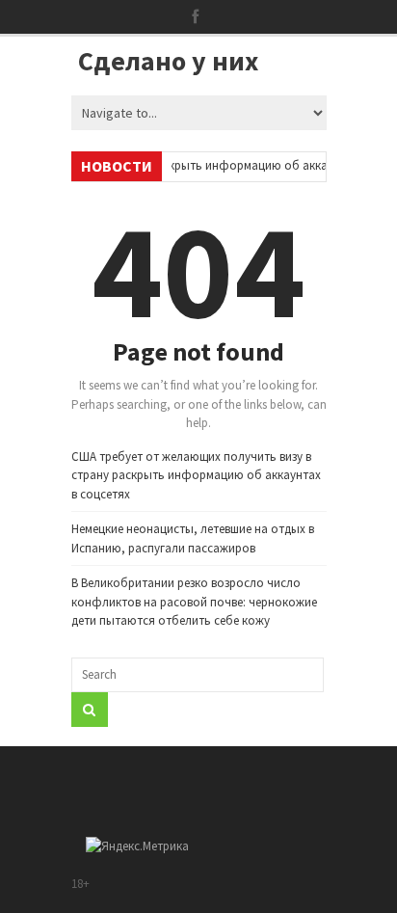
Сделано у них (168, 60)
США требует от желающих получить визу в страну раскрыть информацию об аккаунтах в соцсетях (196, 475)
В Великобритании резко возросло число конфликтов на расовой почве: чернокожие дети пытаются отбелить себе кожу (194, 602)
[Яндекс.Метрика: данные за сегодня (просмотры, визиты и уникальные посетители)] (137, 846)
